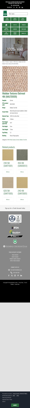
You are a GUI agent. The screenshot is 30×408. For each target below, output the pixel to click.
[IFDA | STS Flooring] (15, 227)
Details (8, 172)
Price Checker (15, 255)
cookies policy (18, 394)
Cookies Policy (17, 284)
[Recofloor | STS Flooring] (15, 231)
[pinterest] (18, 275)
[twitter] (16, 7)
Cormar (17, 140)
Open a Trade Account (15, 260)
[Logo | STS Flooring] (5, 11)
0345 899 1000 (16, 5)
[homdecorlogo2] (15, 245)
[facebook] (14, 7)
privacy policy (14, 394)
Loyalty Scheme (15, 257)
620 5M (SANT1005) (8, 192)
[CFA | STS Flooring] (15, 239)
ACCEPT (15, 405)
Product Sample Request (15, 259)
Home (3, 62)
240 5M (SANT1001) (8, 164)
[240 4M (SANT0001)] (22, 182)
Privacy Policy (21, 282)
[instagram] (19, 7)
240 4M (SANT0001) (22, 192)
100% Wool (15, 62)
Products (7, 62)
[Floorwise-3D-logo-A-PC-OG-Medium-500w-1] (15, 236)
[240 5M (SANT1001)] (7, 154)
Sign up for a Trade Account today (15, 208)
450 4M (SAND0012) (22, 164)
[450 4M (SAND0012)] (22, 154)
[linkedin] (22, 7)
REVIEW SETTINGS (23, 393)
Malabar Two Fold (22, 62)
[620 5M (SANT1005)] (7, 182)
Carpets (11, 62)
